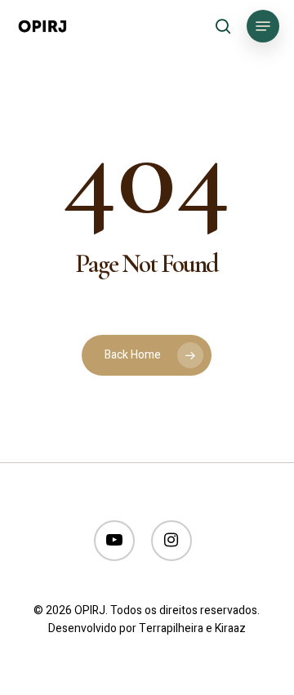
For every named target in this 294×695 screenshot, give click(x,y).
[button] (263, 26)
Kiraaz (230, 628)
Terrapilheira (171, 628)
